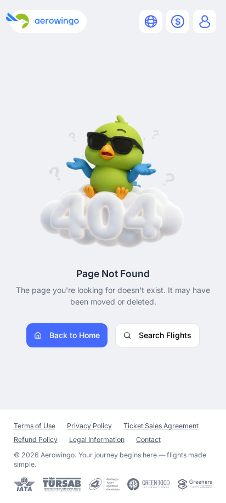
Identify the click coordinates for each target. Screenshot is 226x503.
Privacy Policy (89, 426)
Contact (148, 439)
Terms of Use (34, 426)
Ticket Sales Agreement (161, 426)
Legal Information (97, 439)
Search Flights (165, 335)
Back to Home (74, 335)
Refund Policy (36, 439)
